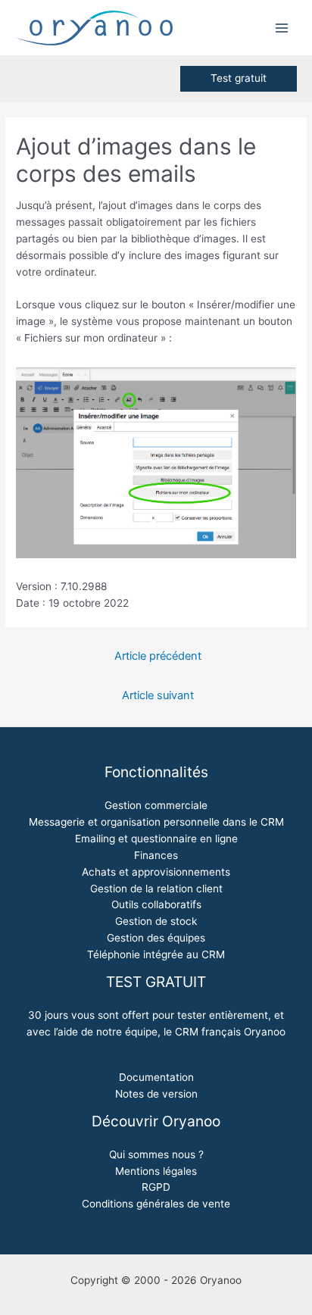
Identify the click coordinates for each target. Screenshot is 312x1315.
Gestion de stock (156, 921)
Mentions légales (156, 1171)
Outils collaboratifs (156, 904)
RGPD (156, 1187)
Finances (156, 855)
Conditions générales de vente (156, 1204)
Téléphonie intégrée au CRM (156, 954)
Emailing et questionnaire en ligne (156, 838)
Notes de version (156, 1094)
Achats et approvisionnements (156, 872)
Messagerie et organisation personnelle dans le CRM (156, 822)
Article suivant (158, 695)
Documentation (156, 1077)
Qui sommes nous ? (156, 1154)
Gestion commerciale (156, 805)
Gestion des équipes (156, 938)
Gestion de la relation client (156, 888)
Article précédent (157, 656)
